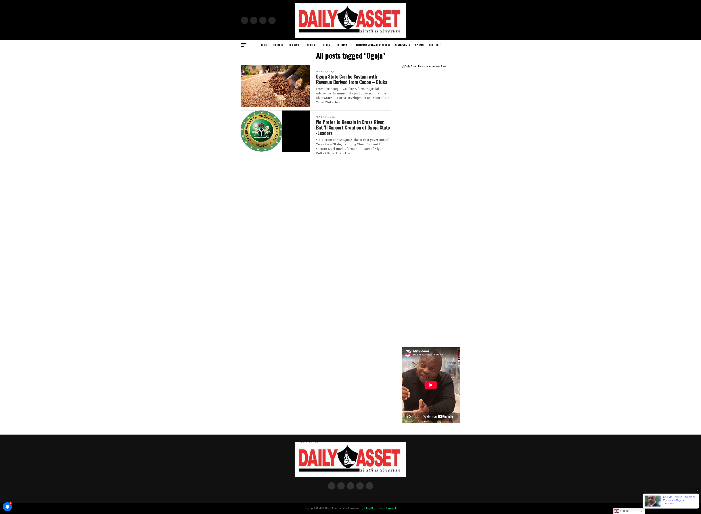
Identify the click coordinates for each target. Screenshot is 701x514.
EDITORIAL (326, 45)
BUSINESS (294, 45)
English (624, 510)
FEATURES (310, 45)
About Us (434, 45)
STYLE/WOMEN (402, 45)
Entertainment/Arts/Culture (373, 45)
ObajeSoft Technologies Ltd (380, 508)
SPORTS (419, 45)
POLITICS (278, 45)
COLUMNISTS (343, 45)
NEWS (264, 45)
